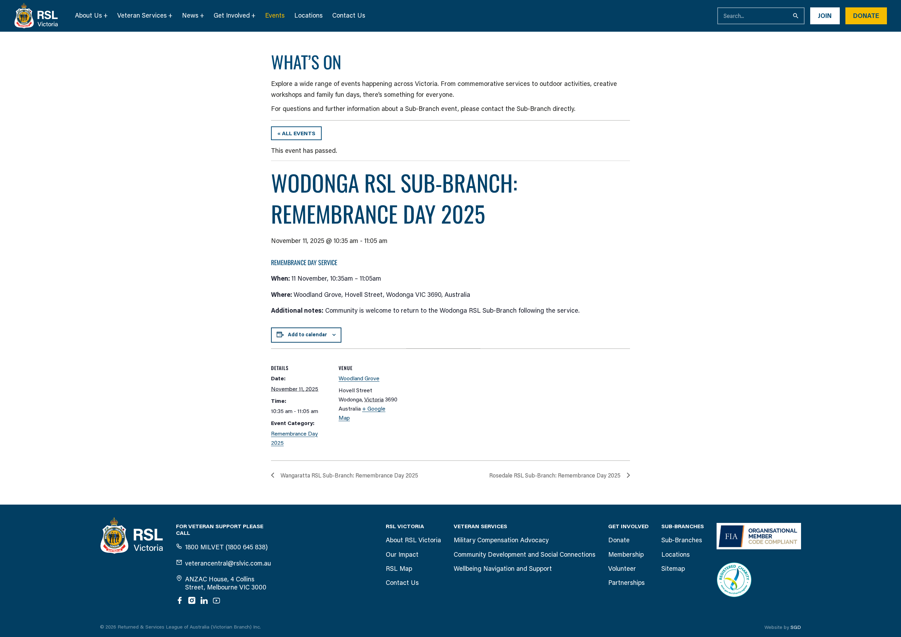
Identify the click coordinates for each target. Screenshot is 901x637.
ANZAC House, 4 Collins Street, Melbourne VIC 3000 (225, 583)
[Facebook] (179, 600)
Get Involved (232, 15)
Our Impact (402, 554)
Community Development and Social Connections (525, 554)
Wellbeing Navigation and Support (503, 569)
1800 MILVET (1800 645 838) (226, 547)
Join (825, 16)
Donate (866, 16)
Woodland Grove (359, 378)
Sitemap (673, 569)
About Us (88, 15)
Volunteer (622, 569)
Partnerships (626, 583)
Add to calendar (307, 335)
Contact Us (348, 15)
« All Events (296, 133)
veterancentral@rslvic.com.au (228, 563)
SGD (795, 627)
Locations (308, 15)
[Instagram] (191, 600)
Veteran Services (142, 15)
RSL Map (399, 569)
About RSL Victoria (413, 540)
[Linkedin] (204, 600)
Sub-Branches (681, 540)
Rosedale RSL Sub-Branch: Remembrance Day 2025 (554, 475)
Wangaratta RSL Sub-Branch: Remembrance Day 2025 (349, 475)
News (190, 15)
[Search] (796, 15)
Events (275, 15)
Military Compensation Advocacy (501, 540)
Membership (626, 554)
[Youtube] (216, 600)
